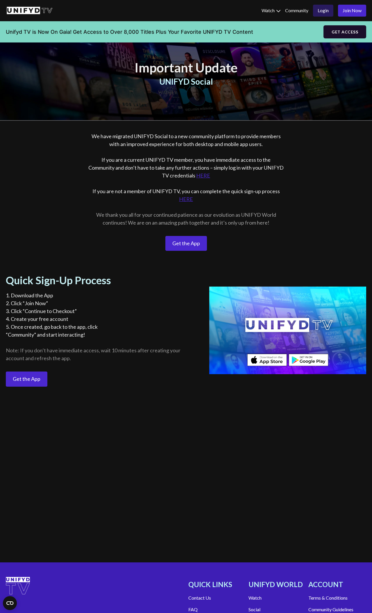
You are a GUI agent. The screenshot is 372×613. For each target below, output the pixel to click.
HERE (203, 175)
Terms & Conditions (328, 597)
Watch (269, 10)
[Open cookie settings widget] (10, 603)
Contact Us (199, 597)
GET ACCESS (345, 31)
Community (296, 10)
